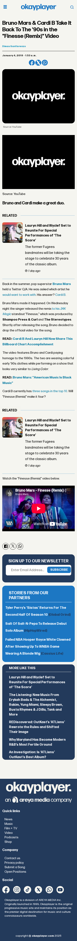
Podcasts (11, 837)
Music (9, 824)
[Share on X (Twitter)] (38, 63)
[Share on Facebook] (32, 63)
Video (9, 833)
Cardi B (60, 295)
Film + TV (11, 828)
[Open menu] (5, 7)
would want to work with (19, 295)
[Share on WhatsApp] (45, 63)
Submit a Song (15, 867)
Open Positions (15, 872)
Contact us (12, 858)
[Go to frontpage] (38, 7)
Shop (8, 842)
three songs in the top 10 (49, 391)
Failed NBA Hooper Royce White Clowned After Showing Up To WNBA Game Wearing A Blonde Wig (37, 647)
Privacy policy (14, 863)
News (9, 819)
